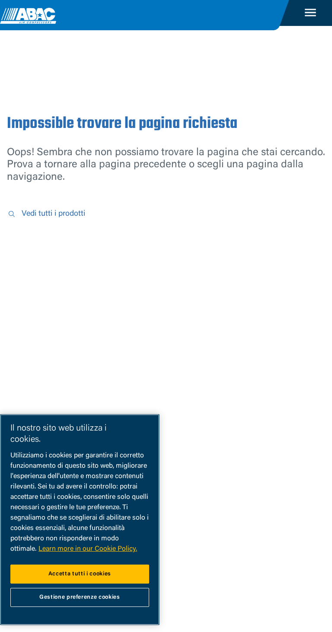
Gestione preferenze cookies (79, 597)
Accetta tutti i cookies (79, 574)
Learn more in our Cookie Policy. (87, 549)
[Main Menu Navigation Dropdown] (310, 13)
